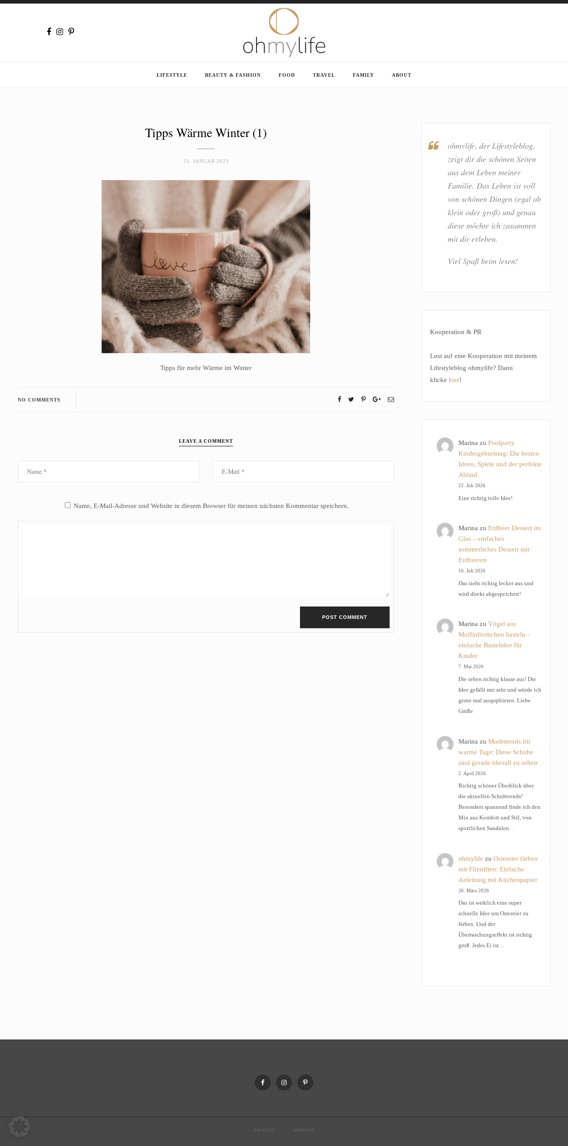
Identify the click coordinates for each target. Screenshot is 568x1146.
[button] (19, 1126)
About (401, 75)
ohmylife (470, 858)
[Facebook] (49, 32)
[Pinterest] (71, 32)
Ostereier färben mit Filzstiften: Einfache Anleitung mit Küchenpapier (498, 869)
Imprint (303, 1130)
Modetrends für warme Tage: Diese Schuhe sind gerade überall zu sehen (497, 752)
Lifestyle (172, 75)
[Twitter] (351, 399)
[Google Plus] (377, 399)
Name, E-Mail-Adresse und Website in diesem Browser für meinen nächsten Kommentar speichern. (211, 505)
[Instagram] (59, 32)
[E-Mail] (391, 399)
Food (287, 75)
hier (454, 379)
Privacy (264, 1130)
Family (363, 75)
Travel (324, 75)
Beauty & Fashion (233, 75)
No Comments (39, 399)
